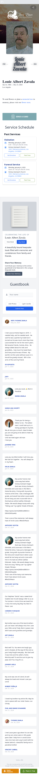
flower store (26, 102)
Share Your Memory (13, 274)
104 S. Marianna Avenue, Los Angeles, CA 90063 (18, 150)
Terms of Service (25, 766)
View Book (10, 242)
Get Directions (11, 155)
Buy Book (22, 242)
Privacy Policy (14, 766)
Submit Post (19, 308)
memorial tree (27, 99)
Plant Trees (27, 155)
